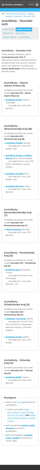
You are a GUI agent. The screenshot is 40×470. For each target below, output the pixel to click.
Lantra (10, 418)
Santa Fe (24, 418)
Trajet (26, 409)
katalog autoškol (24, 29)
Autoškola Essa (13, 270)
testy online (20, 33)
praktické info (8, 33)
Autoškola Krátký (14, 100)
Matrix (16, 418)
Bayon (17, 412)
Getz (23, 412)
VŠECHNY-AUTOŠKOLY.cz (16, 14)
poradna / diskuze (9, 37)
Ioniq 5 (22, 415)
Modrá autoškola (14, 229)
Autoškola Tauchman (16, 319)
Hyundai (27, 16)
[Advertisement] (21, 46)
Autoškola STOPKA (15, 174)
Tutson (10, 421)
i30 (16, 415)
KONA (32, 415)
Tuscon (32, 418)
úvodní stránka (8, 29)
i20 (13, 415)
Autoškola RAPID (14, 377)
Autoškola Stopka (14, 143)
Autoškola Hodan (14, 337)
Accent (10, 412)
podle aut (18, 16)
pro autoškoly (24, 37)
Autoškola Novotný (15, 186)
